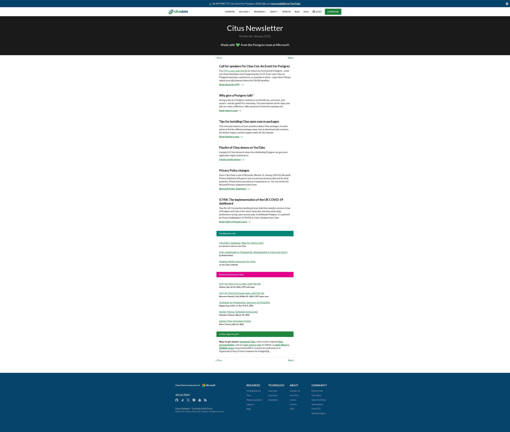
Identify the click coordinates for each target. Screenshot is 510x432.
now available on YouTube (285, 3)
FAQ (292, 408)
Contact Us (295, 390)
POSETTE (316, 408)
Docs (306, 12)
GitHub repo (317, 390)
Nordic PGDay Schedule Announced (238, 312)
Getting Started (253, 390)
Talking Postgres (318, 413)
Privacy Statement (182, 408)
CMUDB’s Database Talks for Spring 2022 (241, 243)
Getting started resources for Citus (237, 261)
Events (293, 399)
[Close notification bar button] (507, 3)
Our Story (294, 395)
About (273, 12)
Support (250, 404)
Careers (293, 404)
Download (333, 12)
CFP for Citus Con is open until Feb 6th (240, 284)
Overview (230, 12)
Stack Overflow (318, 399)
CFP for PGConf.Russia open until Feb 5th (241, 293)
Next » (291, 57)
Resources (259, 12)
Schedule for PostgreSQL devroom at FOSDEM (244, 302)
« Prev (219, 57)
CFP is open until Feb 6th (235, 71)
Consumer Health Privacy (202, 408)
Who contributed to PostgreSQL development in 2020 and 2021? (253, 252)
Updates (286, 12)
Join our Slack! (182, 394)
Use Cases (243, 12)
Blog (297, 12)
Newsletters (317, 404)
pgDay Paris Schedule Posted (235, 321)
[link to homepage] (178, 11)
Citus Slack (316, 395)
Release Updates (254, 399)
